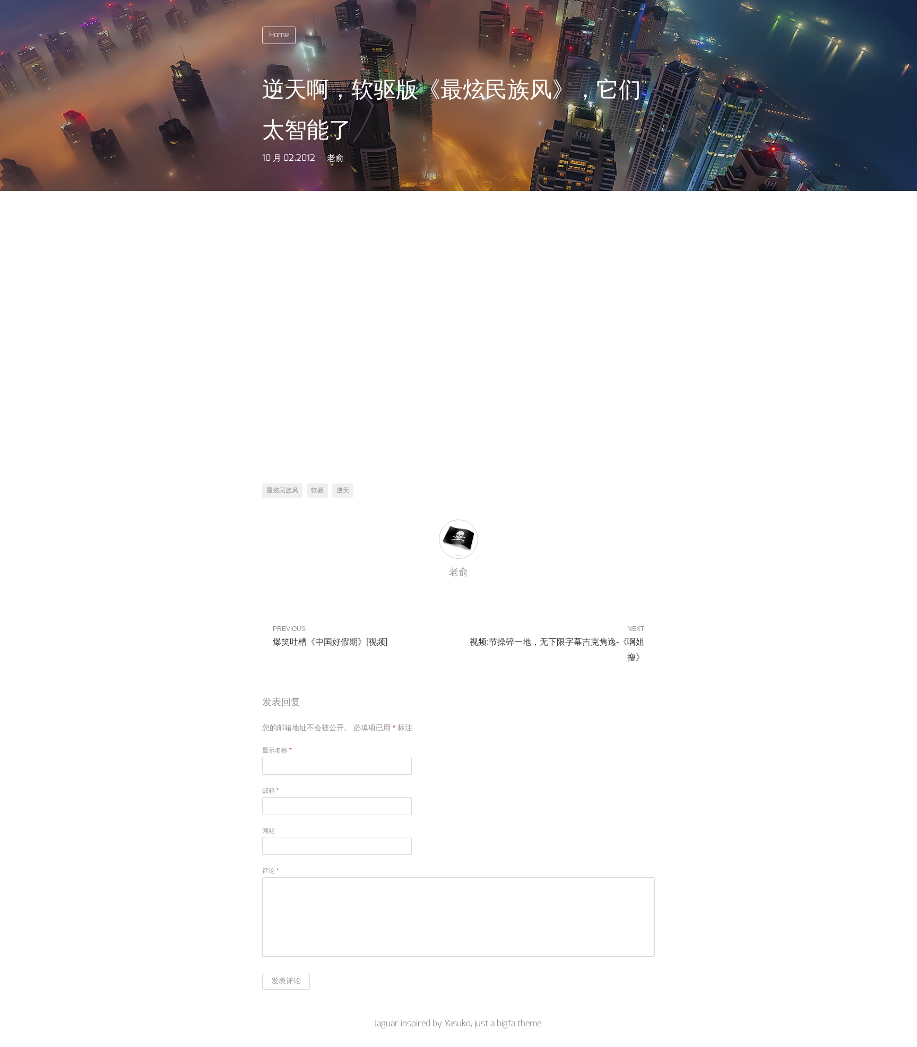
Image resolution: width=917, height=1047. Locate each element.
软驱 (317, 490)
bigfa (506, 1023)
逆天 (342, 490)
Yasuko (457, 1023)
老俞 (335, 158)
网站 (268, 831)
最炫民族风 (282, 490)
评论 (270, 871)
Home (279, 35)
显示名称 (277, 750)
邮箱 (270, 790)
